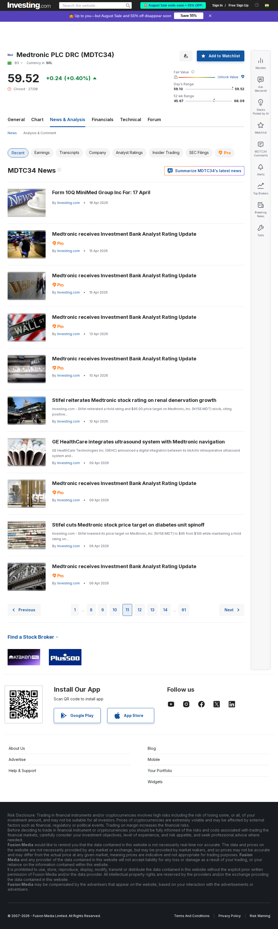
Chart (37, 119)
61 (184, 609)
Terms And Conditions (192, 916)
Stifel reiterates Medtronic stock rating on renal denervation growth (134, 400)
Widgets (155, 781)
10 (115, 609)
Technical (130, 119)
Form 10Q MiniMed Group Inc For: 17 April (101, 192)
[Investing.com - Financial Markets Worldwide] (29, 5)
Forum (154, 119)
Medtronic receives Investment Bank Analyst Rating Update (124, 234)
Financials (102, 119)
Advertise (17, 759)
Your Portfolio (160, 770)
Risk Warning (260, 916)
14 (165, 609)
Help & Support (22, 770)
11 (127, 609)
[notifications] (257, 5)
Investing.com (68, 203)
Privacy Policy (230, 916)
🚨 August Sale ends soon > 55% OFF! (173, 5)
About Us (17, 748)
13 (152, 609)
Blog (152, 748)
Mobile (154, 759)
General (16, 119)
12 (140, 609)
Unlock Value (228, 77)
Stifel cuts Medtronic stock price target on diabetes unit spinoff (128, 525)
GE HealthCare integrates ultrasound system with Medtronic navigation (138, 442)
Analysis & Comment (39, 133)
